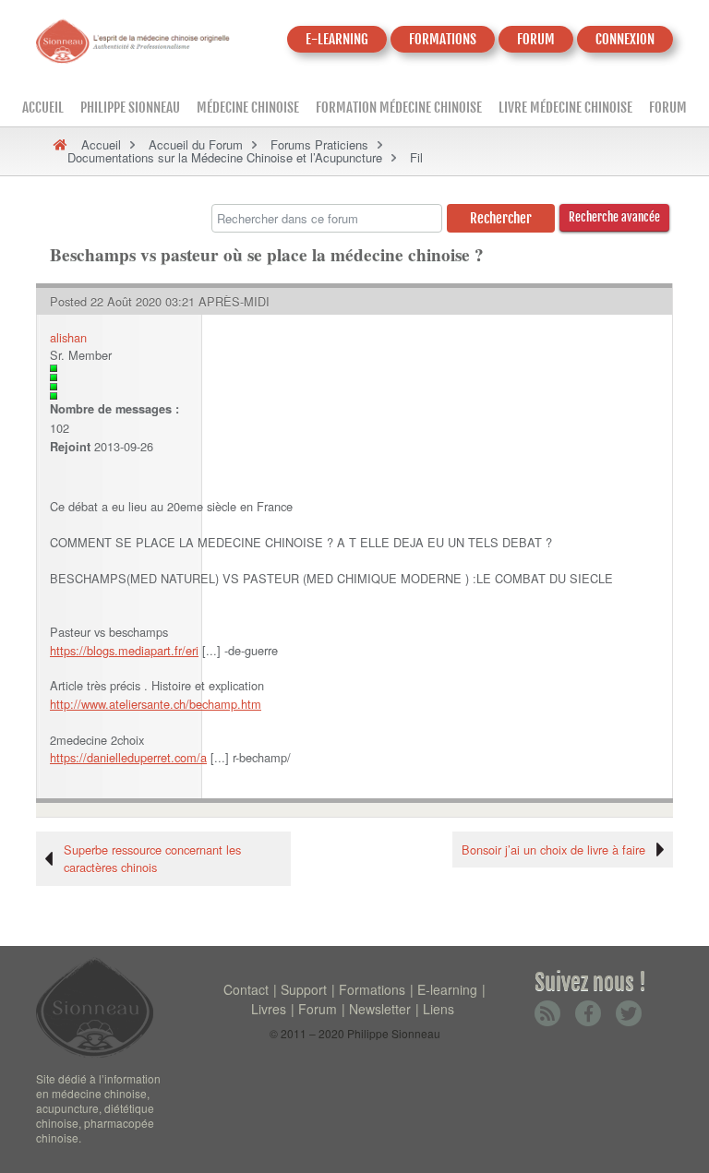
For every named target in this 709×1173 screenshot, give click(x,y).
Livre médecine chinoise (565, 107)
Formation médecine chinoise (399, 107)
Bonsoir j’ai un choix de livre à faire (553, 849)
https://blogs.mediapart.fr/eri (124, 650)
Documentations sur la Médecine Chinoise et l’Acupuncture (224, 157)
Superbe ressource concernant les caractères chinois (152, 858)
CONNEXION (625, 39)
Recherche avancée (614, 216)
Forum (668, 107)
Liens (438, 1008)
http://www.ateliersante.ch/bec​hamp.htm (155, 703)
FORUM (536, 39)
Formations (372, 989)
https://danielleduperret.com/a (128, 757)
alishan (68, 337)
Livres (268, 1008)
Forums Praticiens (319, 144)
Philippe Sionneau (130, 107)
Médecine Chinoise (248, 107)
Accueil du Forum (196, 144)
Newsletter (380, 1008)
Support (304, 989)
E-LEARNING (337, 39)
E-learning (447, 989)
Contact (246, 989)
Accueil (43, 107)
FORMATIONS (442, 39)
